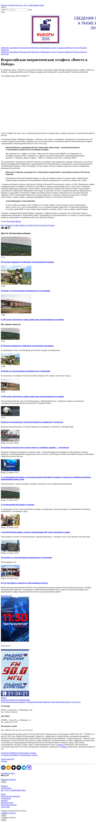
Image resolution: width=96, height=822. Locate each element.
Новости (4, 5)
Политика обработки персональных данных (18, 753)
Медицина (35, 48)
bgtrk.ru (61, 745)
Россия (45, 225)
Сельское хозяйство (64, 48)
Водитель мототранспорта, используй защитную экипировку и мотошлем (32, 422)
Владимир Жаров (14, 221)
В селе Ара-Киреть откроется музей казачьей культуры (24, 583)
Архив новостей (7, 759)
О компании (31, 702)
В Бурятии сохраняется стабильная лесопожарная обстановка (27, 262)
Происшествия (25, 48)
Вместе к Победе (27, 225)
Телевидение (13, 5)
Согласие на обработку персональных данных (19, 755)
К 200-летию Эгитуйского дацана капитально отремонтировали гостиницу (32, 320)
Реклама (39, 702)
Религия (83, 48)
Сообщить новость (8, 813)
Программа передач (63, 702)
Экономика (13, 48)
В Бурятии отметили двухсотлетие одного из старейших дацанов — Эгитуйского (35, 447)
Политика (5, 50)
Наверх (4, 698)
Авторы (4, 761)
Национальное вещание (15, 702)
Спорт (53, 48)
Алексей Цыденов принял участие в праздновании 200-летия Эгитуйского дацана (35, 532)
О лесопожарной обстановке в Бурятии (17, 505)
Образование (45, 48)
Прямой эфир (31, 5)
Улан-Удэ (38, 225)
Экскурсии (76, 702)
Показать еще (6, 596)
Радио (3, 702)
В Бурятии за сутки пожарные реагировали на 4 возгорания (26, 557)
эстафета (16, 225)
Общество (5, 48)
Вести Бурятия (7, 225)
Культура (76, 48)
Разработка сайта (8, 773)
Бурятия (51, 225)
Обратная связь (49, 702)
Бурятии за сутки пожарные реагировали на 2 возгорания (25, 291)
